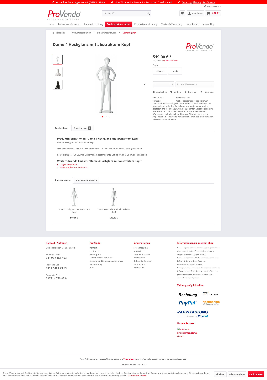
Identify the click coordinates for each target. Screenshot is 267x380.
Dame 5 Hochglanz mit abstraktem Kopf (114, 210)
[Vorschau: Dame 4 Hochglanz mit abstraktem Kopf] (58, 59)
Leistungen (95, 251)
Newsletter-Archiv (142, 254)
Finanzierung (96, 264)
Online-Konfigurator (143, 261)
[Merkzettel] (182, 13)
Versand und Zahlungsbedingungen (106, 261)
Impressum (139, 267)
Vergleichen (161, 92)
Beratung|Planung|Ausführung (198, 2)
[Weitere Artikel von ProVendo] (199, 47)
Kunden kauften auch (86, 180)
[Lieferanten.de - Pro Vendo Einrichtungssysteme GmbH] (199, 338)
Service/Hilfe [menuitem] (212, 6)
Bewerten (192, 92)
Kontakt (93, 247)
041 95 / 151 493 (56, 258)
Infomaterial (139, 257)
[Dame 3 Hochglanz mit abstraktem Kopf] (74, 197)
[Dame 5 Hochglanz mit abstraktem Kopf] (114, 197)
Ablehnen (220, 374)
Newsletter (139, 251)
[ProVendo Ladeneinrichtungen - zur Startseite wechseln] (64, 15)
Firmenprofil (95, 254)
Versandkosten (129, 359)
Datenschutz (139, 264)
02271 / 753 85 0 (56, 278)
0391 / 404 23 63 (56, 268)
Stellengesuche (141, 247)
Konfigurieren (256, 374)
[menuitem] (126, 13)
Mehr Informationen (137, 375)
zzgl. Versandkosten (170, 60)
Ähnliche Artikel (63, 180)
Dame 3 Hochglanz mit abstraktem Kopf (74, 210)
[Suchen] (148, 13)
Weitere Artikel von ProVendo (73, 167)
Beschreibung (61, 128)
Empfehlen (208, 92)
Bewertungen (82, 128)
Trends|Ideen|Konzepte (101, 257)
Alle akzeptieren (237, 374)
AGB (92, 267)
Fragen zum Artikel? (68, 164)
